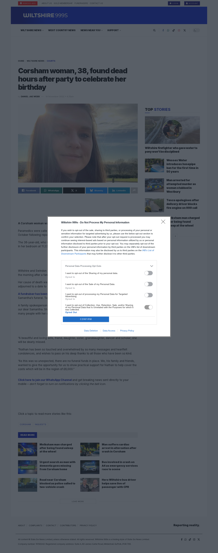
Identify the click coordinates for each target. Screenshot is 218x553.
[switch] (148, 273)
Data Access (109, 330)
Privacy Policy (127, 330)
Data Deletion (91, 330)
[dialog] (109, 276)
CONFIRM (86, 319)
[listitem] (109, 266)
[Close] (164, 223)
